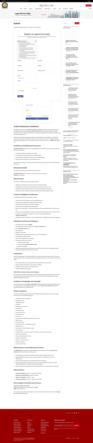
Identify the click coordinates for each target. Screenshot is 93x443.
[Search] (89, 9)
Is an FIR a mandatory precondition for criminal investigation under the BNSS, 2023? (72, 56)
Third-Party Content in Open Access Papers (28, 51)
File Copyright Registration (70, 150)
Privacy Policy (21, 90)
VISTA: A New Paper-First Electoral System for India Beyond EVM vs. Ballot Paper (73, 103)
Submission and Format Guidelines (26, 49)
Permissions (22, 50)
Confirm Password (41, 70)
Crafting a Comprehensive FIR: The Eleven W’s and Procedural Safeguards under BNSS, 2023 (72, 48)
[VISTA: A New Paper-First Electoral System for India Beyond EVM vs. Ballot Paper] (65, 103)
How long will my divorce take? (69, 176)
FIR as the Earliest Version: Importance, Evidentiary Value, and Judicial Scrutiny (72, 64)
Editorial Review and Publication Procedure (28, 55)
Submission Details (23, 45)
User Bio (19, 80)
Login (28, 27)
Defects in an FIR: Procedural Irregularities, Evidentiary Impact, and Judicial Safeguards (72, 71)
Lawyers (54, 8)
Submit (20, 96)
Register (89, 1)
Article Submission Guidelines (24, 42)
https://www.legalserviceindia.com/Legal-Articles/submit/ (35, 173)
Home (21, 8)
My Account (65, 8)
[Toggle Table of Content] (35, 41)
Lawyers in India (67, 145)
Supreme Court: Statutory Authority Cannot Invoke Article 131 (18, 1)
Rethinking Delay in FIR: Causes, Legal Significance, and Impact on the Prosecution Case (72, 78)
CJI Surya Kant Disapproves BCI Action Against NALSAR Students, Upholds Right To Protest (73, 124)
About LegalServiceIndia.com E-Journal (28, 57)
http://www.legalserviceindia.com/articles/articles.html (37, 140)
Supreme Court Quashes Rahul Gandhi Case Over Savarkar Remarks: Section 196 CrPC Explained (73, 116)
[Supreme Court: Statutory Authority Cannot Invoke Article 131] (71, 34)
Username (19, 60)
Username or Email (29, 104)
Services (30, 8)
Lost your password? (44, 115)
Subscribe (88, 5)
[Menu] (90, 9)
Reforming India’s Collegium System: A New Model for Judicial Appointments (73, 89)
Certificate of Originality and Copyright (27, 52)
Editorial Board (23, 56)
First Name (19, 65)
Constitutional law (38, 8)
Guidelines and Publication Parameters (27, 44)
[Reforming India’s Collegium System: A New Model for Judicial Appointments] (65, 89)
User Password (20, 70)
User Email (40, 60)
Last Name (40, 65)
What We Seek (22, 46)
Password (28, 110)
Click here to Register (67, 135)
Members (71, 8)
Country (19, 75)
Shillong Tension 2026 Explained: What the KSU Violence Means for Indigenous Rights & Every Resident (73, 96)
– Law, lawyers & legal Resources (29, 438)
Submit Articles (47, 8)
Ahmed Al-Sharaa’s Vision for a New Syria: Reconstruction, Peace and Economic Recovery (73, 109)
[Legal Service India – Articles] (46, 5)
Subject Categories (23, 54)
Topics (25, 8)
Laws (60, 8)
